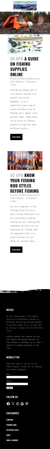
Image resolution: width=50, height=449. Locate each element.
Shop (8, 435)
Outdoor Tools (12, 430)
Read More (16, 137)
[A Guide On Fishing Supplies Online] (25, 43)
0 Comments (31, 81)
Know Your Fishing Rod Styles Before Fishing (24, 183)
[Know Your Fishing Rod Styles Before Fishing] (25, 160)
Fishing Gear (32, 78)
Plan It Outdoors (17, 81)
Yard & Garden (12, 440)
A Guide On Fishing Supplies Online (24, 66)
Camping (9, 419)
